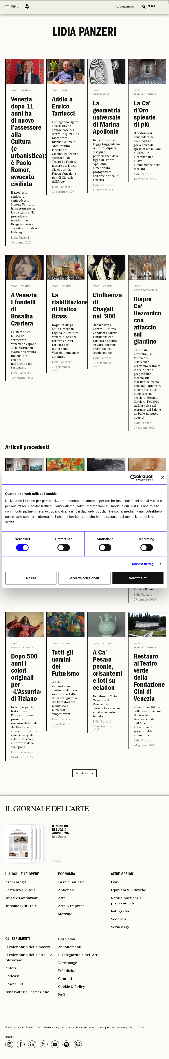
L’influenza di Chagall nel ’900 (106, 306)
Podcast (12, 976)
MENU (14, 6)
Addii (65, 90)
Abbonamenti (125, 6)
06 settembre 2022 (102, 728)
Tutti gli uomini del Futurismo (65, 664)
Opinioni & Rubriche (128, 890)
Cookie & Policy (71, 987)
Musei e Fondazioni (145, 290)
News (14, 90)
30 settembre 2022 (61, 726)
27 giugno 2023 (144, 427)
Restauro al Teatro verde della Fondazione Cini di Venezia (147, 678)
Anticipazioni (101, 94)
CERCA (151, 6)
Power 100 (14, 984)
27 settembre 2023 (61, 368)
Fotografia (120, 911)
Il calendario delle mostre (28, 947)
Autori (10, 968)
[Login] (25, 6)
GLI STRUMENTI (17, 939)
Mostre (25, 286)
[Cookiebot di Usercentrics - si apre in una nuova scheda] (133, 477)
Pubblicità (66, 971)
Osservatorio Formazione (27, 992)
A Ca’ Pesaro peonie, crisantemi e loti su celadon (106, 671)
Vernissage (120, 927)
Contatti (65, 979)
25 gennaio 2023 (145, 599)
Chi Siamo (66, 939)
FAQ (61, 995)
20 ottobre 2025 (63, 191)
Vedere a (118, 919)
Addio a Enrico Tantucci (63, 107)
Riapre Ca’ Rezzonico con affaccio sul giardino (147, 321)
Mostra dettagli (144, 564)
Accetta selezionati (84, 578)
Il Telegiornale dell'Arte (78, 955)
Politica (26, 90)
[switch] (63, 547)
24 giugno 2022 (144, 745)
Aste (62, 898)
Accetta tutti (138, 578)
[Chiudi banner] (162, 477)
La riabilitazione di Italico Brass (65, 306)
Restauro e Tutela (145, 94)
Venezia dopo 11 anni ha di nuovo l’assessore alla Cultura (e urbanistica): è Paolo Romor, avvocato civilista (24, 142)
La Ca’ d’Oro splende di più (145, 115)
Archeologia (16, 882)
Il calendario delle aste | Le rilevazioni (28, 957)
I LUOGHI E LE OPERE (22, 874)
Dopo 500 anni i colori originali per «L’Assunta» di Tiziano (24, 678)
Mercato (65, 914)
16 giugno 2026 (21, 242)
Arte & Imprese (71, 906)
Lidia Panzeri (20, 237)
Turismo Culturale (21, 906)
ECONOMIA (66, 874)
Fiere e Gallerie (71, 882)
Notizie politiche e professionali (126, 900)
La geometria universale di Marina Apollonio (106, 118)
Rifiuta (31, 578)
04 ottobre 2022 (22, 757)
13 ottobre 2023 (145, 179)
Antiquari (66, 890)
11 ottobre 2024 (104, 190)
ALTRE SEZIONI (122, 874)
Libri (115, 882)
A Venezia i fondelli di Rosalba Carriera (24, 310)
